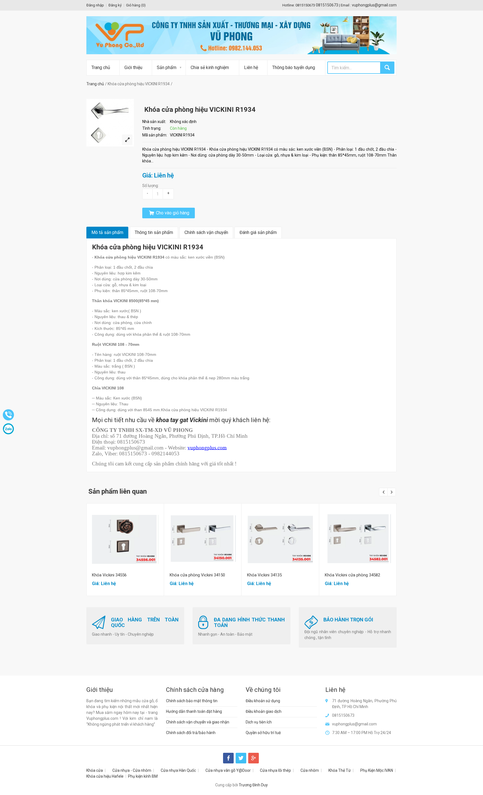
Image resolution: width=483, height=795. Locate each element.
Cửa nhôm (309, 770)
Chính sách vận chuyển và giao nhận (197, 722)
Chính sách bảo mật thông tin (191, 701)
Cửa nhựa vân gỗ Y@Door (228, 770)
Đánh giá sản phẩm (258, 232)
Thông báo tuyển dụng (293, 67)
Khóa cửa (94, 770)
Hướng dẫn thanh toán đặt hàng (194, 711)
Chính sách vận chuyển (206, 232)
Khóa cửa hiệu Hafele (105, 776)
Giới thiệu (133, 67)
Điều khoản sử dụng (263, 701)
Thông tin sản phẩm (154, 232)
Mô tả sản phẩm (107, 232)
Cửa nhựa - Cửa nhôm (131, 770)
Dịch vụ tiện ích (259, 722)
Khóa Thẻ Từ (339, 770)
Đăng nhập (95, 5)
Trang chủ (100, 67)
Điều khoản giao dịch (263, 711)
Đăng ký (115, 5)
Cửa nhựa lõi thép (275, 770)
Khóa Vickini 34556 (109, 575)
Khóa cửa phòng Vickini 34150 (197, 575)
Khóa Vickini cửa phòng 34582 (352, 575)
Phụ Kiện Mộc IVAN (376, 770)
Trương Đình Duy (253, 785)
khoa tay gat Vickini (182, 420)
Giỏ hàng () (136, 5)
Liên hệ (251, 67)
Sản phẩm (166, 67)
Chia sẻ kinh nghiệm (210, 67)
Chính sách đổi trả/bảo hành (191, 732)
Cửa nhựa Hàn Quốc (178, 770)
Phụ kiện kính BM (143, 776)
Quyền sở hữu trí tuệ (263, 732)
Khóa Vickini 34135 (264, 575)
